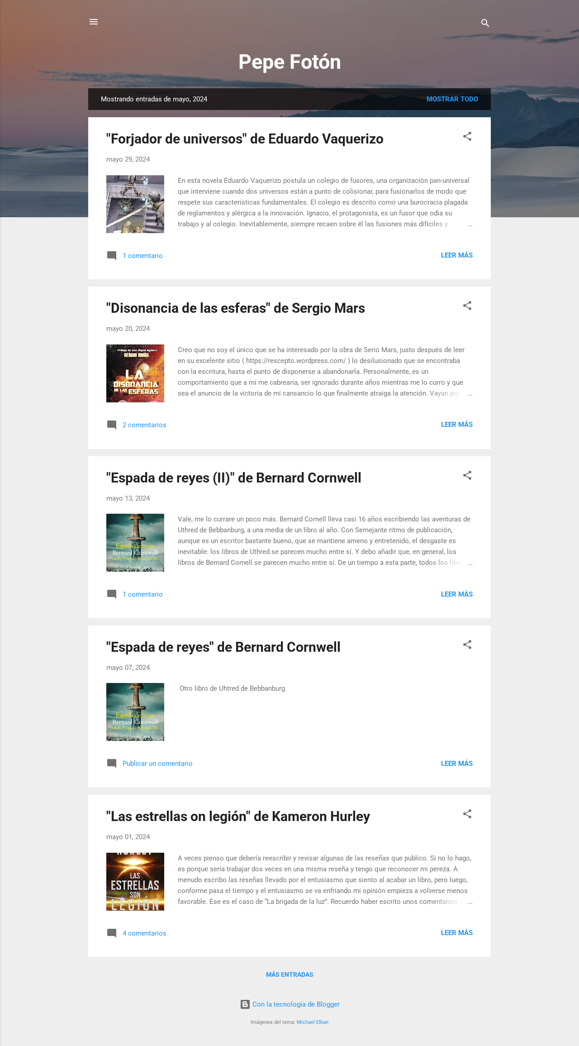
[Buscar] (485, 24)
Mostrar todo (452, 99)
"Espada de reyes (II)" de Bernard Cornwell (233, 478)
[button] (467, 138)
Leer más (457, 255)
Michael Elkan (312, 1022)
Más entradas (289, 974)
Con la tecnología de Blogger (295, 1004)
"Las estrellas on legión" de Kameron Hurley (238, 816)
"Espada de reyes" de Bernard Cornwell (223, 647)
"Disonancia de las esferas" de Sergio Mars (235, 308)
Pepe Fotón (289, 62)
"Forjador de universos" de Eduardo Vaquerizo (245, 139)
